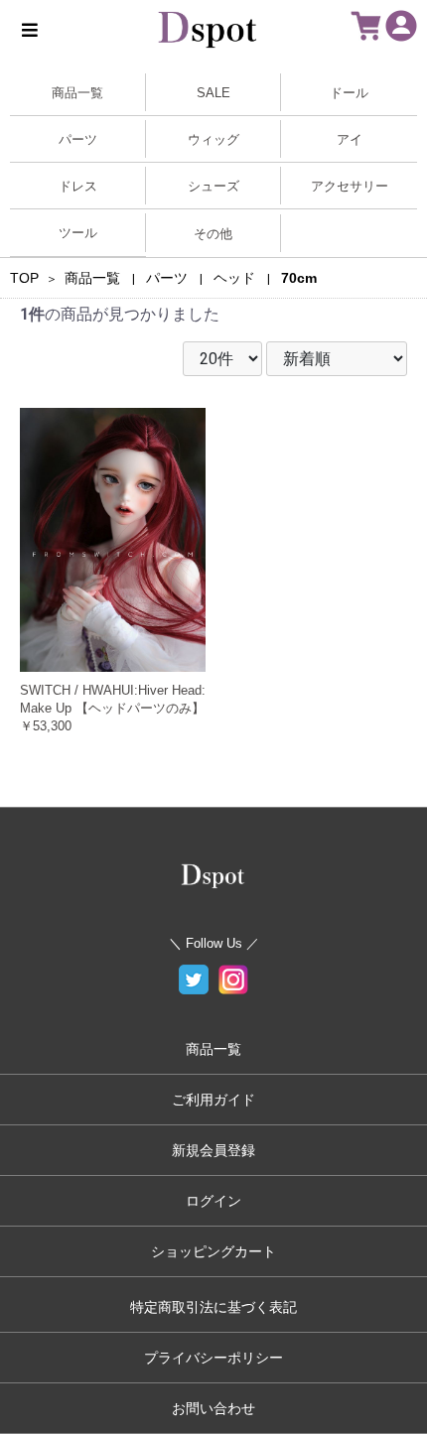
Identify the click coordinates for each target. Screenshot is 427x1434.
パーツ (78, 139)
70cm (299, 278)
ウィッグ (213, 139)
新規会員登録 (213, 1150)
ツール (78, 232)
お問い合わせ (213, 1408)
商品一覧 (77, 92)
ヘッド (234, 278)
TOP (24, 278)
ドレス (78, 186)
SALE (213, 92)
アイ (349, 139)
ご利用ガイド (213, 1100)
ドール (349, 92)
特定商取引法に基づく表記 (213, 1307)
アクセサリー (349, 186)
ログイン (213, 1201)
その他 (213, 233)
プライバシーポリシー (213, 1358)
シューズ (213, 186)
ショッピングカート (213, 1251)
